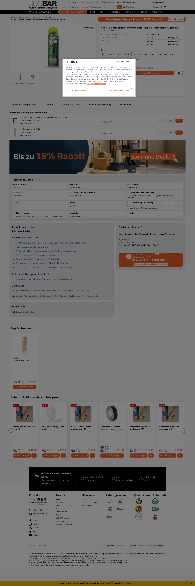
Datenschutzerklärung (96, 84)
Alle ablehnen (123, 61)
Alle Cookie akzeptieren (119, 90)
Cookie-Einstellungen (78, 90)
